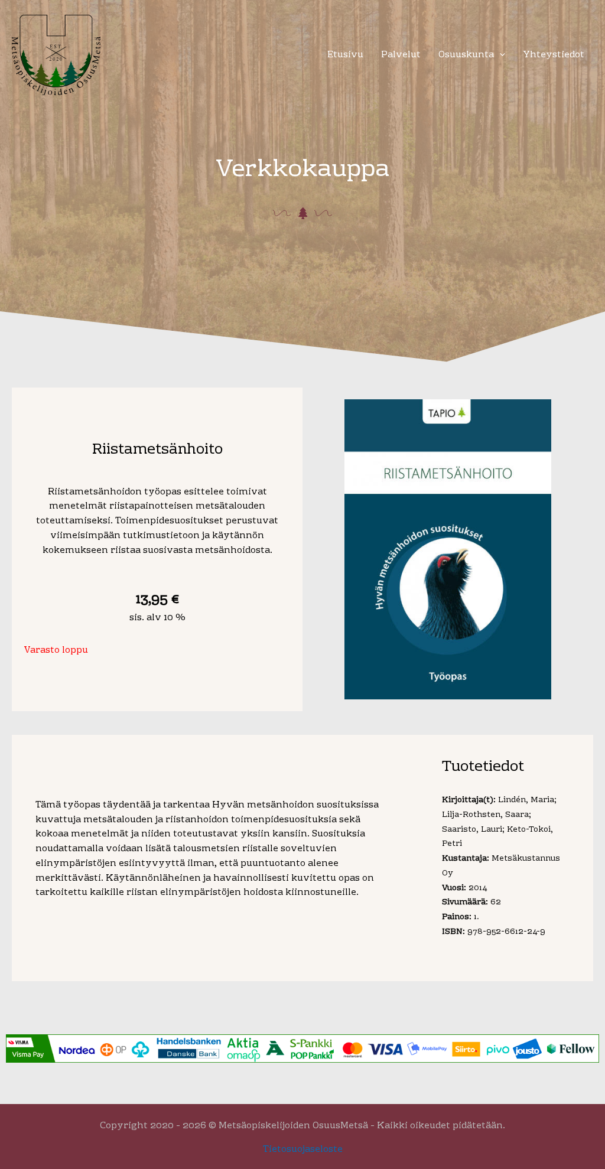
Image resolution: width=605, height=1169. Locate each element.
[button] (499, 55)
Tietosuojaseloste (303, 1149)
